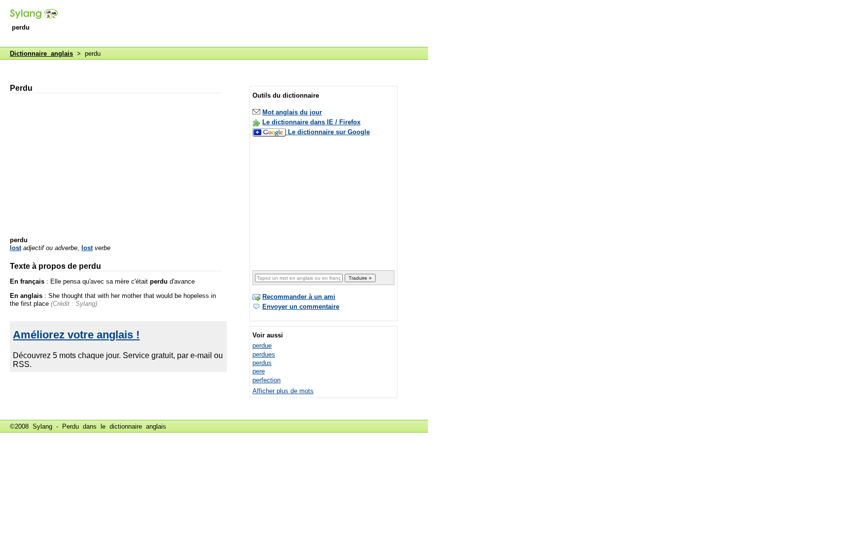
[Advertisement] (248, 24)
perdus (262, 363)
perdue (262, 345)
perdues (263, 354)
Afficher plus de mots (283, 391)
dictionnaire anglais (137, 426)
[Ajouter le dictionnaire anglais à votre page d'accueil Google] (270, 132)
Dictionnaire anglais (41, 53)
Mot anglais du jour (292, 112)
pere (258, 371)
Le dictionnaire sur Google (329, 132)
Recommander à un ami (298, 296)
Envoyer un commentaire (300, 306)
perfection (266, 380)
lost (15, 248)
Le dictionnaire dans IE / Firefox (311, 122)
